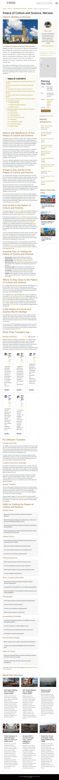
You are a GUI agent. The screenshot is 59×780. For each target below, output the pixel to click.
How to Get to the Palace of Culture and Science (20, 89)
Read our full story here (48, 46)
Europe (4, 8)
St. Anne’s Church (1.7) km (48, 176)
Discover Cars (6, 246)
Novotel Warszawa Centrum (16, 296)
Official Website (46, 110)
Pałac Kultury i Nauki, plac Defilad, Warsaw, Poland (50, 102)
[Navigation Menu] (56, 4)
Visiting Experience (15, 115)
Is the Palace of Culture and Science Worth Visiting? (21, 98)
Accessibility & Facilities (16, 121)
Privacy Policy (29, 777)
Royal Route (16, 287)
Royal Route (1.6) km (46, 171)
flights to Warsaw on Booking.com (26, 214)
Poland (10, 8)
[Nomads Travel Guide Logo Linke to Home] (11, 3)
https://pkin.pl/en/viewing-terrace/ (23, 260)
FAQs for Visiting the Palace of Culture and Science (21, 109)
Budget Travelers (14, 107)
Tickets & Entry (14, 113)
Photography (13, 119)
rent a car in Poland (15, 245)
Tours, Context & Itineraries (17, 117)
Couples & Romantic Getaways (18, 104)
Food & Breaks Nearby (15, 124)
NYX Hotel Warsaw (15, 304)
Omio (34, 223)
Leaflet (54, 76)
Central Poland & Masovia (19, 8)
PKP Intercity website (28, 222)
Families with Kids (14, 102)
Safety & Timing (14, 126)
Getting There (13, 110)
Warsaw (30, 8)
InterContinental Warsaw (9, 301)
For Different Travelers (14, 101)
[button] (6, 389)
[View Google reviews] (37, 336)
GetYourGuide (49, 116)
